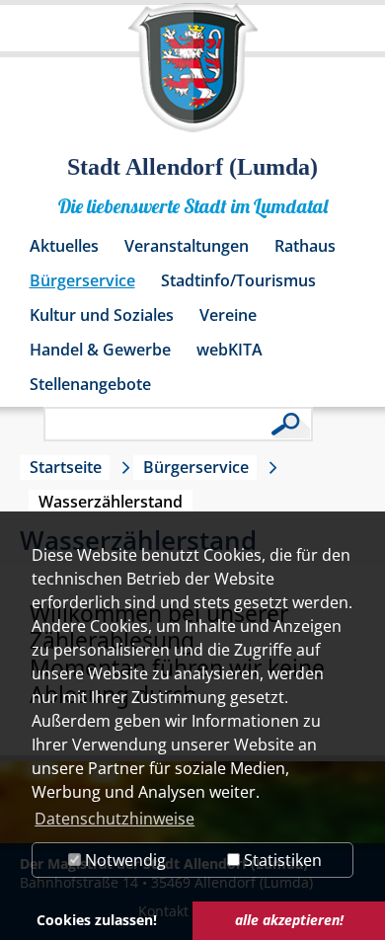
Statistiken (281, 860)
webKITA (229, 349)
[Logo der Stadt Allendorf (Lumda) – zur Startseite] (193, 77)
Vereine (228, 315)
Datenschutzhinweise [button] (114, 818)
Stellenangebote (90, 384)
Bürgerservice (82, 280)
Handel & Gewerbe (100, 349)
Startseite (66, 467)
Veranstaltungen (186, 246)
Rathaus (305, 246)
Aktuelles (64, 246)
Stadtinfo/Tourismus (238, 280)
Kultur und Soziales (102, 315)
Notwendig (123, 860)
